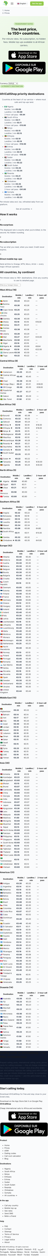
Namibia (5, 528)
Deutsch (27, 1249)
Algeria (4, 481)
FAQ (6, 1226)
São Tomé (6, 399)
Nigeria (6, 346)
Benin (4, 301)
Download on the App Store (12, 1083)
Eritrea (5, 425)
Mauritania (6, 340)
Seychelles (6, 447)
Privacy (7, 1237)
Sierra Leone (7, 352)
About (7, 1242)
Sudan (5, 459)
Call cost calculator (12, 1156)
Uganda (5, 465)
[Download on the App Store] (24, 55)
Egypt (4, 484)
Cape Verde (6, 310)
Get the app (37, 3)
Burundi (4, 415)
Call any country (11, 1205)
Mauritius (5, 437)
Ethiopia (6, 428)
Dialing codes (10, 1153)
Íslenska (3, 1255)
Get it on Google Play (33, 1083)
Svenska (34, 1252)
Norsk (26, 1252)
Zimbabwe (7, 540)
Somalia (6, 450)
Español (19, 1249)
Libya (4, 487)
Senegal (5, 349)
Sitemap (7, 1231)
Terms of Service (11, 1234)
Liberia (4, 334)
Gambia (5, 319)
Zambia (4, 537)
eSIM (6, 1151)
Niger (4, 343)
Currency (4, 83)
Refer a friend (10, 1216)
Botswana (5, 516)
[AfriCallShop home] (5, 3)
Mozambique (7, 440)
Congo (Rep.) (7, 384)
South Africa (9, 1171)
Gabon (4, 396)
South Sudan (9, 1185)
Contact (7, 1229)
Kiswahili (35, 1255)
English (3, 1249)
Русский (12, 1255)
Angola (4, 513)
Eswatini (5, 519)
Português (4, 1252)
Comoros (5, 419)
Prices (7, 1148)
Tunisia (4, 496)
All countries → (10, 1195)
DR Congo (6, 387)
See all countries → (24, 209)
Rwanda (6, 443)
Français (11, 1249)
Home (6, 10)
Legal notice (9, 1239)
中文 (35, 1249)
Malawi (4, 525)
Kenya (5, 431)
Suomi (42, 1252)
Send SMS (8, 1213)
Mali (3, 337)
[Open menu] (12, 3)
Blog (6, 1159)
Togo (3, 355)
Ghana (4, 322)
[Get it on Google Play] (24, 68)
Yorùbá (27, 1255)
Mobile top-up (10, 1208)
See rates (8, 1211)
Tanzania (5, 462)
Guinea (4, 325)
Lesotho (5, 522)
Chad (4, 381)
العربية (40, 1249)
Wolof (19, 1255)
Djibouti (5, 422)
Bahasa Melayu (16, 1252)
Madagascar (7, 434)
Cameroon (6, 372)
